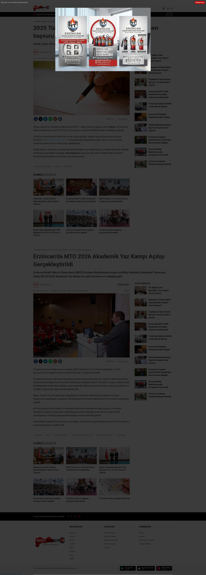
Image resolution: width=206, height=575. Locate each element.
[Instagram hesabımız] (165, 2)
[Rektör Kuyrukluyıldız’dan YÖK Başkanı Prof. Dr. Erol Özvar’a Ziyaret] (48, 218)
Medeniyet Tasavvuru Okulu (82, 435)
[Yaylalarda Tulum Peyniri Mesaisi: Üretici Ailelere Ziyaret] (141, 86)
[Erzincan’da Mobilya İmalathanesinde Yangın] (141, 120)
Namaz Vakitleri (110, 536)
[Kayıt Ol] (164, 8)
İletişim (142, 536)
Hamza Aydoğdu (62, 435)
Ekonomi (89, 8)
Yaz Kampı (121, 435)
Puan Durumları (110, 544)
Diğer (136, 8)
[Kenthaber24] (41, 11)
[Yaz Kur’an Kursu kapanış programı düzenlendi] (114, 218)
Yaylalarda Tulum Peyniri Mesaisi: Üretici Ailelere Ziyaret (57, 14)
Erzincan (62, 8)
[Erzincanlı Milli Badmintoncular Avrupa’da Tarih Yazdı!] (141, 155)
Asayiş (80, 8)
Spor (122, 8)
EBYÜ (49, 435)
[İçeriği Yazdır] (60, 119)
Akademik (39, 435)
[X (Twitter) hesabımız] (161, 2)
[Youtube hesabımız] (168, 2)
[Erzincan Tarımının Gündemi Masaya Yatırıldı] (141, 167)
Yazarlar (107, 547)
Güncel (72, 8)
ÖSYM (58, 166)
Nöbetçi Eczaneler (111, 540)
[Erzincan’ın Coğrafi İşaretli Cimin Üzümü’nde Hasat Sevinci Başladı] (141, 143)
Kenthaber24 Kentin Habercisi (63, 568)
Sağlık (128, 8)
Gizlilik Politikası (145, 544)
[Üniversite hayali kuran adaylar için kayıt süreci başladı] (81, 218)
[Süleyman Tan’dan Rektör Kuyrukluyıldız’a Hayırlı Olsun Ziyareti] (48, 187)
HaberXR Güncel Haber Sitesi (11, 574)
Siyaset (98, 8)
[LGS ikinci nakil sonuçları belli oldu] (114, 486)
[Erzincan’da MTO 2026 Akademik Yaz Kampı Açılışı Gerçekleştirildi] (81, 187)
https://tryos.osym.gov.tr (55, 140)
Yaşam (115, 8)
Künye (141, 533)
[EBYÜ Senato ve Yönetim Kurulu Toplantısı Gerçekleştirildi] (114, 187)
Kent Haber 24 (45, 52)
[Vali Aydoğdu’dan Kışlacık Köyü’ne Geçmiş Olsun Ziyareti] (141, 131)
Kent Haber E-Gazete (147, 540)
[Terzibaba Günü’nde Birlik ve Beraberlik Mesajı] (141, 110)
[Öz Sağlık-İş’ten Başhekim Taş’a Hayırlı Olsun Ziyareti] (141, 61)
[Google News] (122, 119)
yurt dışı (68, 166)
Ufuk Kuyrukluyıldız (105, 435)
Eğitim (107, 8)
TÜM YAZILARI (123, 52)
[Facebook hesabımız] (158, 2)
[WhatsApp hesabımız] (172, 2)
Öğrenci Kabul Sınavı (43, 166)
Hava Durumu (109, 533)
